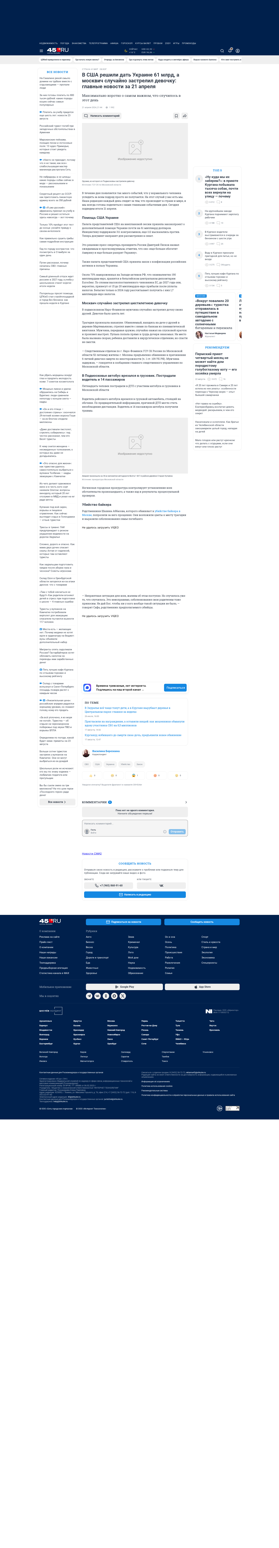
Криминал (134, 942)
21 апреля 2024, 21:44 (92, 107)
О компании (46, 947)
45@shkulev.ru (74, 1097)
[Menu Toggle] (41, 50)
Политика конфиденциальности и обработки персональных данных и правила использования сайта (188, 1095)
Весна (89, 947)
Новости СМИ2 (92, 853)
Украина (110, 764)
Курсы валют (143, 43)
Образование (135, 973)
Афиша (114, 43)
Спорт (205, 936)
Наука (131, 962)
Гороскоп (127, 43)
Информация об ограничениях (155, 1081)
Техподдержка (47, 962)
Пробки (158, 43)
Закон (140, 764)
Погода (64, 43)
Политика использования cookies (156, 1086)
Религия (169, 968)
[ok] (106, 996)
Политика (170, 947)
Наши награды (47, 952)
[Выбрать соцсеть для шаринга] (184, 116)
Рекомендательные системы (154, 1091)
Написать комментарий (104, 115)
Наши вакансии (48, 957)
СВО (87, 764)
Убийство (125, 764)
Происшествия (173, 952)
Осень (168, 942)
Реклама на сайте (49, 936)
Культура (133, 947)
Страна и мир (209, 947)
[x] (122, 996)
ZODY (168, 43)
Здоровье (91, 973)
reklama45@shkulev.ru (196, 1072)
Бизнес (90, 942)
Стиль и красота (211, 942)
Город (89, 952)
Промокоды (189, 43)
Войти (93, 833)
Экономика (208, 957)
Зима (131, 936)
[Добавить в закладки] (176, 116)
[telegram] (89, 996)
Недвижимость (48, 43)
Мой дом (133, 957)
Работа (169, 957)
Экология (207, 952)
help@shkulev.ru (60, 1101)
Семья (168, 973)
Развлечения (172, 962)
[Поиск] (222, 50)
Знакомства (79, 43)
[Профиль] (238, 50)
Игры (176, 43)
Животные (92, 968)
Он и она (170, 936)
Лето (131, 952)
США (97, 764)
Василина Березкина (106, 751)
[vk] (97, 996)
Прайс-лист (45, 942)
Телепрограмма (98, 43)
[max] (114, 996)
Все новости (57, 72)
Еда (88, 962)
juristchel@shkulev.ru (113, 1099)
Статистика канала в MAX (54, 973)
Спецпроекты (209, 962)
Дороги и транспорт (97, 957)
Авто (89, 936)
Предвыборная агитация (53, 968)
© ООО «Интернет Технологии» (91, 1108)
